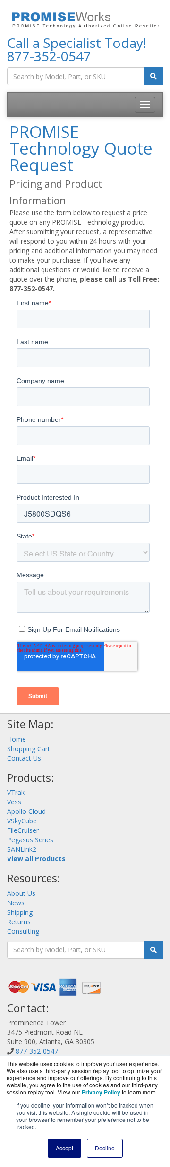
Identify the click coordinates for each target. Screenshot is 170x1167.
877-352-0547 (49, 56)
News (16, 902)
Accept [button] (64, 1148)
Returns (19, 921)
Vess (14, 801)
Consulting (23, 931)
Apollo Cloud (26, 811)
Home (16, 739)
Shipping (20, 912)
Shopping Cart (28, 748)
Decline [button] (105, 1148)
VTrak (16, 792)
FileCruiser (23, 830)
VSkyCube (22, 820)
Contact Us (24, 758)
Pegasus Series (30, 839)
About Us (21, 893)
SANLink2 (21, 849)
